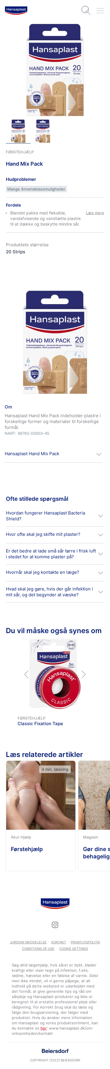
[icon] (55, 924)
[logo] (16, 10)
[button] (53, 454)
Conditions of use (38, 949)
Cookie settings (73, 949)
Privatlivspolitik (85, 942)
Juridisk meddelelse (28, 942)
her (43, 1028)
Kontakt (58, 942)
